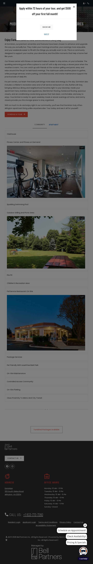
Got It (46, 34)
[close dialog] (74, 7)
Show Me (46, 27)
